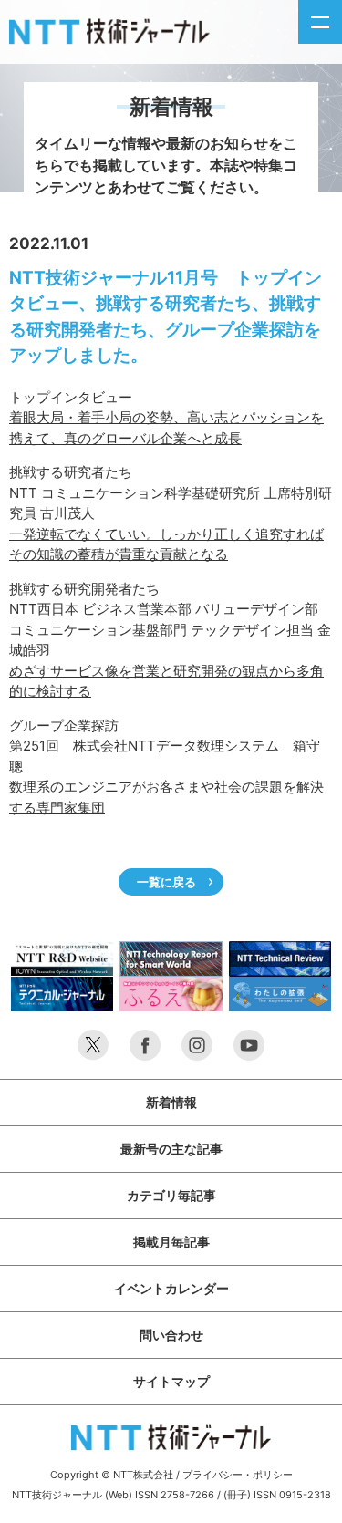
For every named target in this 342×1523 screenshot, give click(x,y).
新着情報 (171, 1102)
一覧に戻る (166, 882)
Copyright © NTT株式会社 (111, 1474)
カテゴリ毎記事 (171, 1195)
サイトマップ (171, 1381)
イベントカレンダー (171, 1288)
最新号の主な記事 (171, 1148)
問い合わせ (171, 1334)
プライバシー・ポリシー (237, 1474)
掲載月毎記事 (171, 1241)
